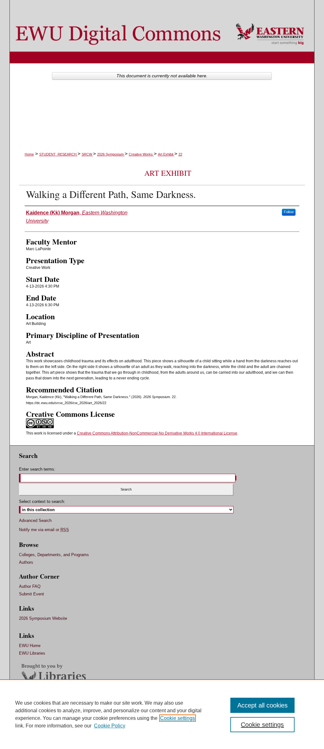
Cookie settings (177, 718)
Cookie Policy (109, 725)
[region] (162, 714)
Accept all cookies (262, 705)
